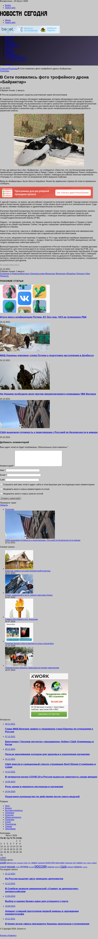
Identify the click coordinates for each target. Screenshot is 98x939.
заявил (34, 863)
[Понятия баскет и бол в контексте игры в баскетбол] (19, 641)
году (29, 863)
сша (63, 866)
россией (31, 867)
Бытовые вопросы (16, 58)
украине (70, 867)
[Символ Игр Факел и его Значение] (19, 617)
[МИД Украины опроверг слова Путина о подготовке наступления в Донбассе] (25, 350)
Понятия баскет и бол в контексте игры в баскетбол (29, 643)
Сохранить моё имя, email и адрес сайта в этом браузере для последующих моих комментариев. (49, 484)
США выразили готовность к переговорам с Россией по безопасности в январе (49, 432)
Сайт (2, 480)
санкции (50, 867)
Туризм (9, 53)
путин (17, 867)
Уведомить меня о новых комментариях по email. (26, 489)
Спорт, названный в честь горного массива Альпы (29, 595)
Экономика (11, 55)
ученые (84, 867)
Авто (7, 39)
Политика (12, 69)
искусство (50, 863)
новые (94, 863)
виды (15, 863)
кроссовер (59, 863)
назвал (79, 863)
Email (3, 475)
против (11, 866)
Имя (2, 470)
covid (3, 862)
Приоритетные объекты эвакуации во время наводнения (32, 668)
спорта (57, 867)
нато (85, 863)
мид (74, 863)
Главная (4, 69)
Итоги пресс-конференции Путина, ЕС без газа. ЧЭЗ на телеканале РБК (43, 317)
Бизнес (9, 42)
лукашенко (69, 863)
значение (41, 863)
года (25, 863)
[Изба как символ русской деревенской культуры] (19, 568)
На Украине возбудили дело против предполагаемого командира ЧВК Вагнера (48, 394)
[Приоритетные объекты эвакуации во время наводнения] (19, 665)
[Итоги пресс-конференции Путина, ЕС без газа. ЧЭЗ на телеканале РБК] (25, 312)
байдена (9, 863)
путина (24, 866)
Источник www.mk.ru (9, 265)
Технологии (12, 46)
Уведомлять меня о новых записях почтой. (23, 494)
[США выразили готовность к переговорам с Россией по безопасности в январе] (25, 427)
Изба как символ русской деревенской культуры (28, 571)
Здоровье (10, 44)
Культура (10, 51)
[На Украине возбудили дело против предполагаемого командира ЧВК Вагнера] (25, 389)
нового (89, 863)
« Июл (3, 858)
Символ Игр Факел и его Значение (21, 619)
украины (78, 866)
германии (20, 863)
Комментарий (7, 466)
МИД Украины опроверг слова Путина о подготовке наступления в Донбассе (47, 355)
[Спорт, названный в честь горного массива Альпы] (19, 593)
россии (41, 866)
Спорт (8, 48)
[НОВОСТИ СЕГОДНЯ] (23, 16)
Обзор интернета (18, 60)
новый (3, 866)
